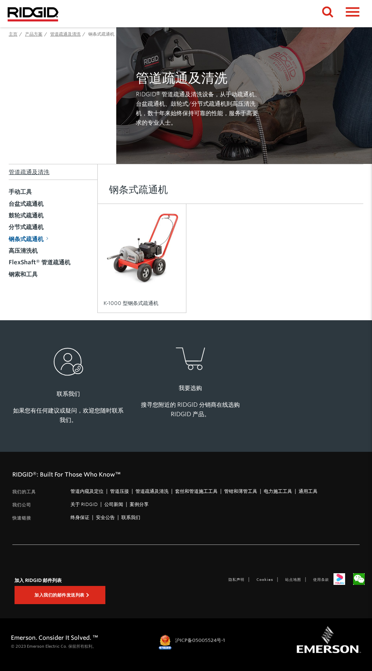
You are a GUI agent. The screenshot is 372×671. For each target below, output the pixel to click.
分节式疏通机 (26, 226)
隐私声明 (236, 579)
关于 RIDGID (84, 504)
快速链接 (21, 518)
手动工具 (20, 191)
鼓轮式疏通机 (26, 215)
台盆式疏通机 (26, 203)
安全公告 (105, 517)
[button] (353, 14)
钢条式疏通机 (26, 238)
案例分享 (139, 504)
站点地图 (293, 579)
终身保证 (79, 517)
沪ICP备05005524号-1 (200, 640)
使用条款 (321, 579)
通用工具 (308, 491)
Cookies (264, 579)
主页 (13, 34)
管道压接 (119, 491)
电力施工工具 (278, 491)
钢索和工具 (23, 274)
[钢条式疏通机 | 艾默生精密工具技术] (33, 13)
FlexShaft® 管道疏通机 (39, 262)
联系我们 (130, 517)
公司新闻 (113, 504)
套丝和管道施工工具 (196, 491)
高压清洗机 (23, 250)
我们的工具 (24, 492)
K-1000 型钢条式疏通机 (131, 303)
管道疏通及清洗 (29, 172)
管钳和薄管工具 (240, 491)
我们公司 (21, 505)
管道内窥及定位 (87, 491)
